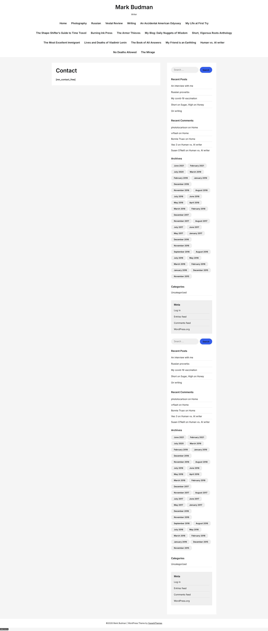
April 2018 (194, 202)
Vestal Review (114, 23)
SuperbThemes (155, 623)
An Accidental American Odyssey (160, 23)
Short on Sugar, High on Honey (187, 104)
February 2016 (198, 264)
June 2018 (194, 196)
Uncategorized (179, 292)
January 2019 (200, 178)
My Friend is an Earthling (181, 42)
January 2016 (180, 270)
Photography (79, 23)
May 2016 (194, 258)
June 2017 (194, 227)
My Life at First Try (197, 23)
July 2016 (178, 258)
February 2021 (197, 165)
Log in (177, 310)
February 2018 (198, 208)
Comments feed (182, 323)
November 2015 (181, 276)
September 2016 (182, 252)
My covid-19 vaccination (184, 98)
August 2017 (201, 221)
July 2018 (178, 196)
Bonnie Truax (178, 138)
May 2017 (178, 233)
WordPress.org (182, 329)
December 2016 (181, 239)
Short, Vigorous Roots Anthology (212, 32)
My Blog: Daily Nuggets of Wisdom (166, 32)
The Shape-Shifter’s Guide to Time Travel (61, 32)
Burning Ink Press (101, 32)
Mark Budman (134, 7)
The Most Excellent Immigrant (62, 42)
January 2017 (195, 233)
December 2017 (181, 215)
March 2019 (195, 172)
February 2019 (181, 178)
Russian (96, 23)
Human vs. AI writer (212, 42)
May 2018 (178, 202)
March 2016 (179, 264)
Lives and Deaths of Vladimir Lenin (105, 42)
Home (63, 23)
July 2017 (178, 227)
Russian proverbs (180, 92)
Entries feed (180, 316)
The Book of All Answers (146, 42)
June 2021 (179, 165)
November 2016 (181, 245)
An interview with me (182, 85)
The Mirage (148, 52)
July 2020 (179, 172)
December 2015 (200, 270)
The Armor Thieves (128, 32)
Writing (131, 23)
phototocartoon (179, 127)
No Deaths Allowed (125, 52)
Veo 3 (174, 144)
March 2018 (179, 208)
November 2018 (181, 190)
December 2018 (181, 184)
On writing (176, 111)
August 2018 (201, 190)
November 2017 (181, 221)
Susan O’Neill (178, 150)
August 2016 (202, 252)
